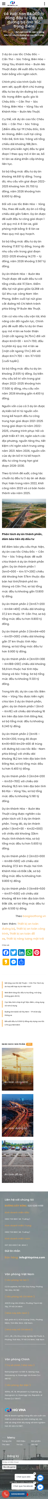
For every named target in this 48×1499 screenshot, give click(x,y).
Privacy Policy (31, 1482)
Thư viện (6, 1445)
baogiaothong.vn (34, 916)
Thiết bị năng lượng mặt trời (25, 939)
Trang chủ (9, 32)
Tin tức (20, 1445)
